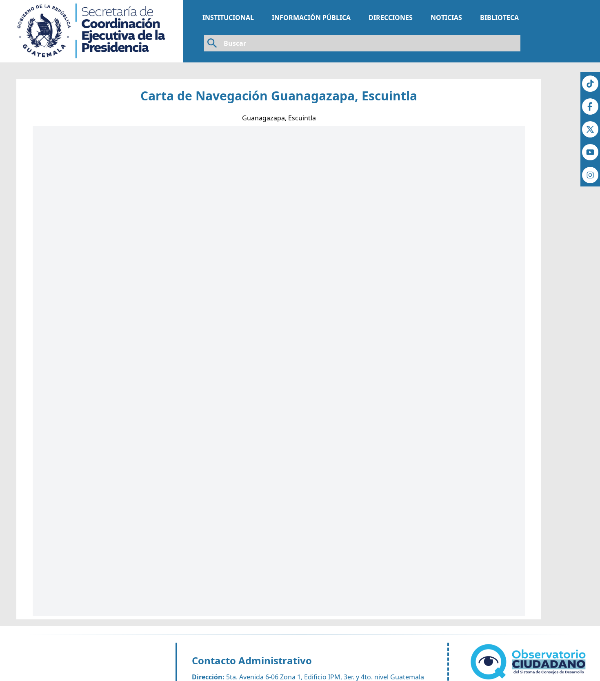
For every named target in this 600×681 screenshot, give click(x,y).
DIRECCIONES (391, 17)
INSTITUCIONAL (228, 17)
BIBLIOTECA (499, 17)
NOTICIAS (446, 17)
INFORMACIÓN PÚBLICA (311, 17)
